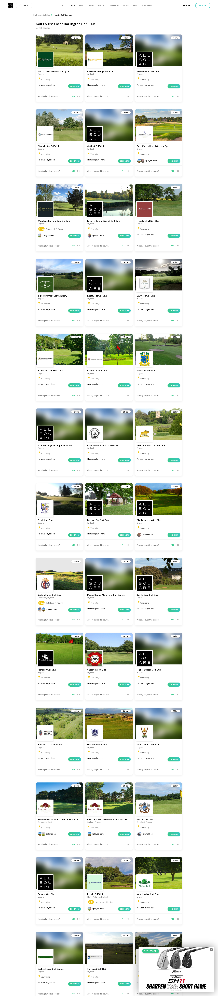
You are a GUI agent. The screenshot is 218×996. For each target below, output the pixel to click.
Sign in (186, 5)
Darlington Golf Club (41, 15)
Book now (74, 86)
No (78, 96)
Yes (73, 96)
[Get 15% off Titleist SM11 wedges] (176, 969)
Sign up (202, 5)
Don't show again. (177, 990)
